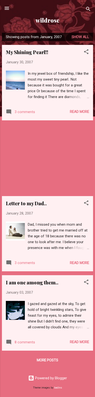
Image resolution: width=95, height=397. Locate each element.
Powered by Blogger (50, 378)
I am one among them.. (32, 282)
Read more (79, 111)
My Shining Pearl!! (27, 52)
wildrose (47, 20)
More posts (47, 360)
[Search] (88, 9)
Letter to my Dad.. (26, 203)
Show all (80, 37)
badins (58, 387)
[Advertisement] (47, 158)
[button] (86, 52)
